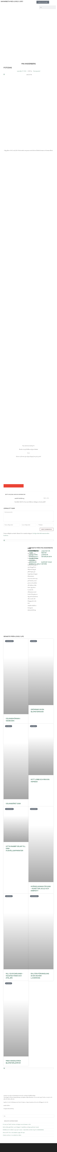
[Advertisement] (28, 471)
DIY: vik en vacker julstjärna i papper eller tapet (16, 1132)
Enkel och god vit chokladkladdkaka (37, 1129)
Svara (51, 498)
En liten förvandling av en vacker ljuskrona (40, 976)
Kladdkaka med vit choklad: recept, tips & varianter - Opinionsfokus (16, 1129)
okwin (4, 1132)
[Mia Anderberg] (11, 1085)
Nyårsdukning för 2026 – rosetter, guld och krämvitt (41, 889)
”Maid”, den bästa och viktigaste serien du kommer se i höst (19, 1124)
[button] (5, 485)
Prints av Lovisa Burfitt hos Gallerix (14, 1135)
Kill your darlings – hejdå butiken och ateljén (14, 976)
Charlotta (4, 1135)
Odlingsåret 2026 (13, 803)
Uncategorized (36, 71)
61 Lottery (5, 1124)
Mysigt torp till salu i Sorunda (33, 1127)
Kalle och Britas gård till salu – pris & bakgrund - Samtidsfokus (14, 1127)
